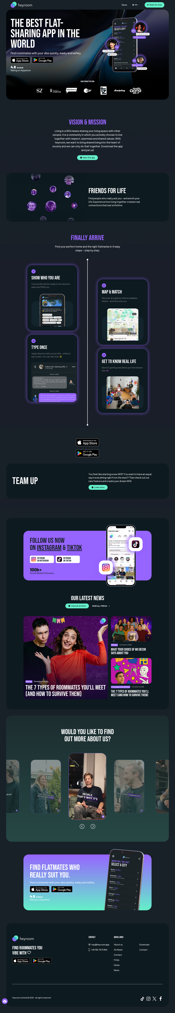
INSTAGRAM (49, 548)
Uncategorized (117, 687)
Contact (118, 954)
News (124, 4)
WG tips (114, 645)
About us (118, 944)
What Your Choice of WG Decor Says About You (128, 651)
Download (144, 944)
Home (117, 965)
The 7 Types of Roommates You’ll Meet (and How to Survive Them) (130, 693)
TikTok (74, 548)
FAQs (116, 959)
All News (118, 949)
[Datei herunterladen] (5, 1001)
